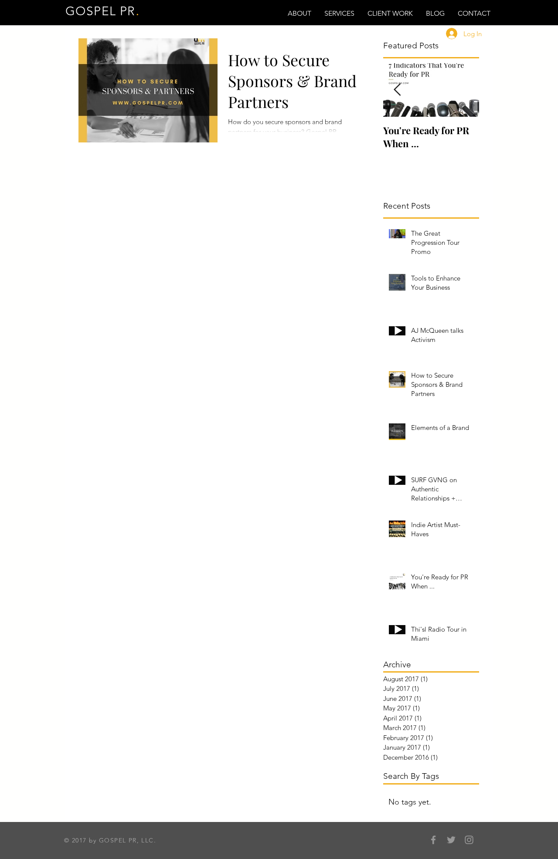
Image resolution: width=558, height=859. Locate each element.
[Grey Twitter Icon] (451, 839)
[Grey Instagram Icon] (469, 839)
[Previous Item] (397, 90)
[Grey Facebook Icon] (433, 839)
